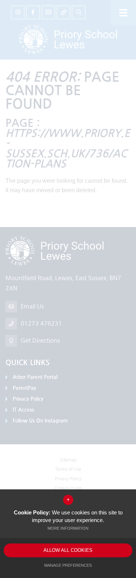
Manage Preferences (68, 565)
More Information (68, 528)
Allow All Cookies (68, 550)
